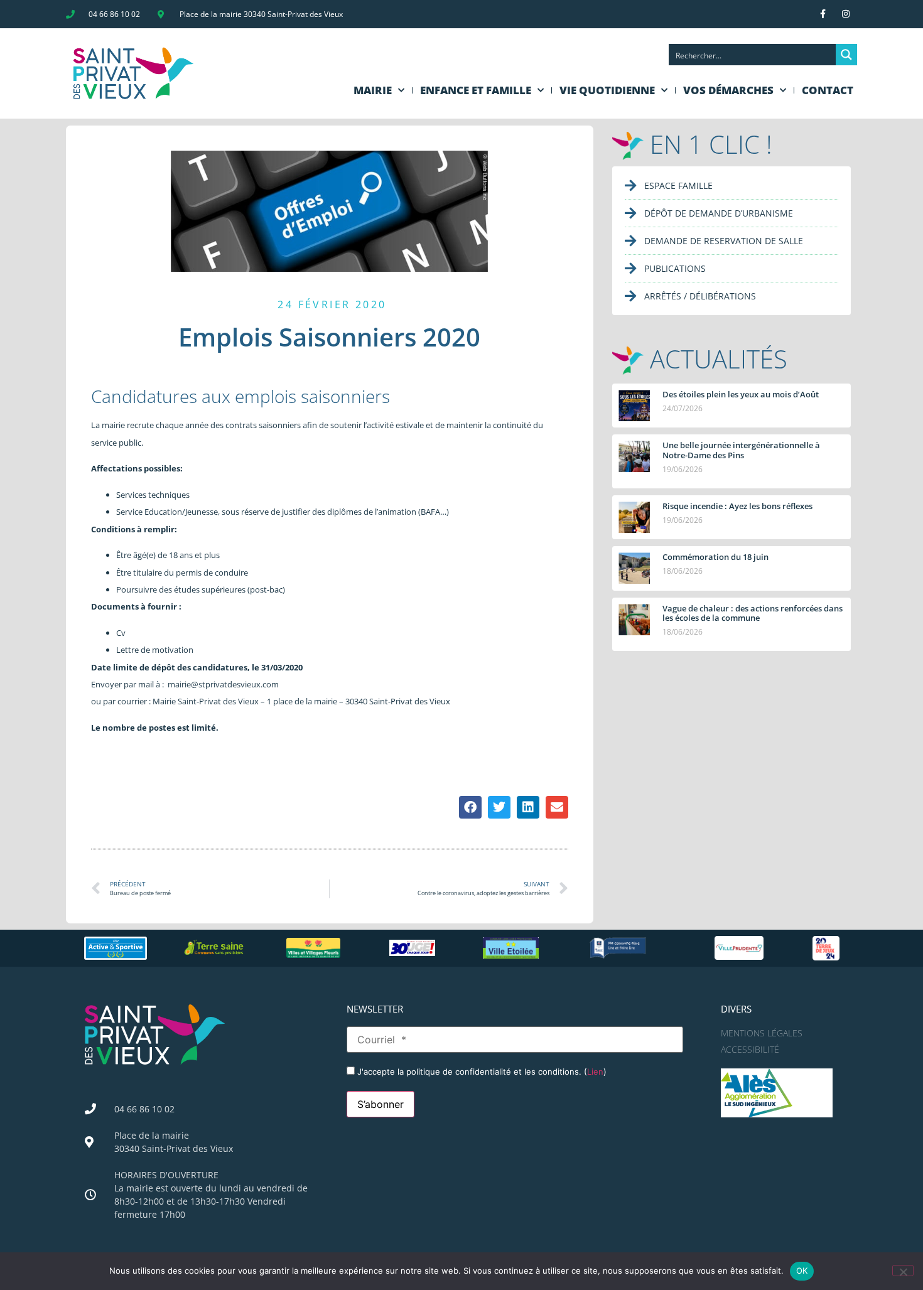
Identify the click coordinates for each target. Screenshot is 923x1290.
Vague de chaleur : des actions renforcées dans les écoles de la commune (752, 613)
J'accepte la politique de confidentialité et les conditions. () (481, 1072)
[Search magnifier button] (846, 54)
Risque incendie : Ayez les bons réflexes (737, 506)
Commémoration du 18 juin (715, 556)
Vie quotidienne (607, 90)
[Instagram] (845, 14)
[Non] (903, 1270)
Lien (595, 1072)
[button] (470, 807)
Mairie (373, 90)
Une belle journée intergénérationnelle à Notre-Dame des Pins (741, 450)
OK (802, 1271)
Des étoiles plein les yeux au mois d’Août (740, 394)
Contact (827, 90)
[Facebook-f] (822, 14)
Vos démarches (728, 90)
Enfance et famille (475, 90)
